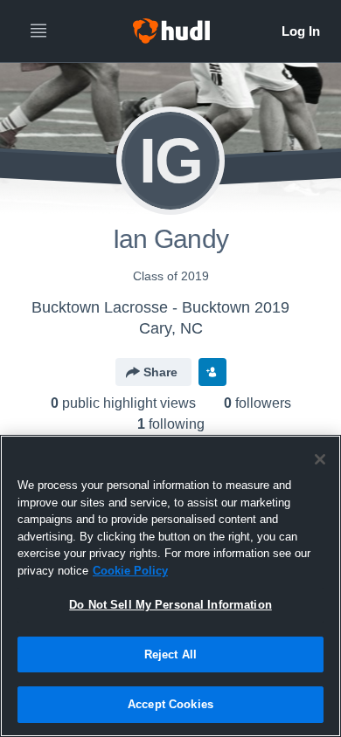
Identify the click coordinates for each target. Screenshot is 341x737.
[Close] (320, 459)
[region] (170, 586)
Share (160, 372)
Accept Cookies (170, 704)
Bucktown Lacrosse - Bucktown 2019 (160, 307)
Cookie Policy (130, 570)
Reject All (170, 654)
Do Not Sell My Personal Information (170, 604)
